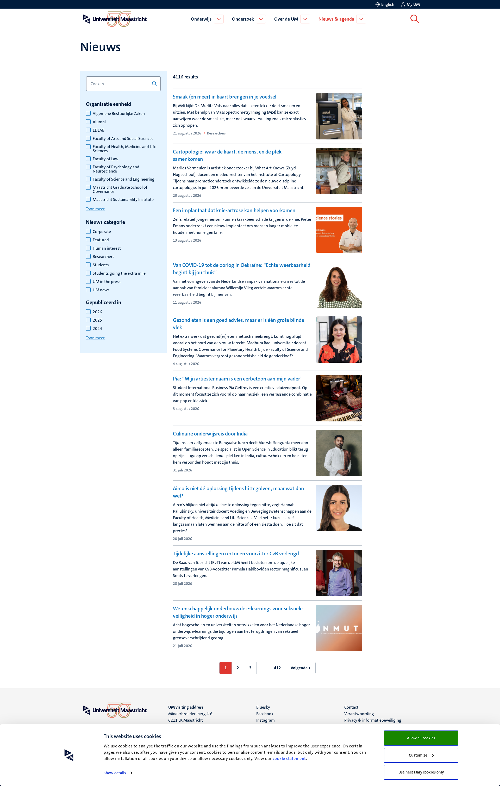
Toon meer (95, 209)
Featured (101, 240)
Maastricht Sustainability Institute (123, 200)
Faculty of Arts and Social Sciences (123, 139)
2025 (97, 320)
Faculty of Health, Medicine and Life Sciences (124, 149)
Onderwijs (201, 19)
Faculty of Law (105, 159)
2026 (97, 312)
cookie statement (289, 758)
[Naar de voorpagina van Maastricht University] (113, 19)
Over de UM (286, 19)
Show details (115, 773)
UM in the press (107, 282)
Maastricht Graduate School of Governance (120, 189)
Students (101, 265)
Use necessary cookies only (421, 772)
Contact (351, 707)
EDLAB (98, 130)
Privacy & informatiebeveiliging (372, 720)
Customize (418, 755)
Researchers (103, 257)
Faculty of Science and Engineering (123, 179)
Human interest (107, 248)
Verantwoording (359, 713)
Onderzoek (243, 19)
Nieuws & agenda (336, 19)
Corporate (102, 232)
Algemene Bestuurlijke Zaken (119, 114)
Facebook (264, 713)
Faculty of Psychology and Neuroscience (116, 169)
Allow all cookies (421, 738)
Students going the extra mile (119, 273)
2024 (97, 329)
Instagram (265, 720)
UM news (101, 290)
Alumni (99, 122)
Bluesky (263, 707)
